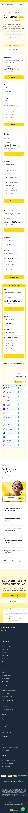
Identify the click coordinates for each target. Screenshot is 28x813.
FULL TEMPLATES (10, 105)
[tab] (14, 45)
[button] (14, 363)
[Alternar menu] (21, 4)
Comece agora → (18, 381)
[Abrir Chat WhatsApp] (23, 809)
